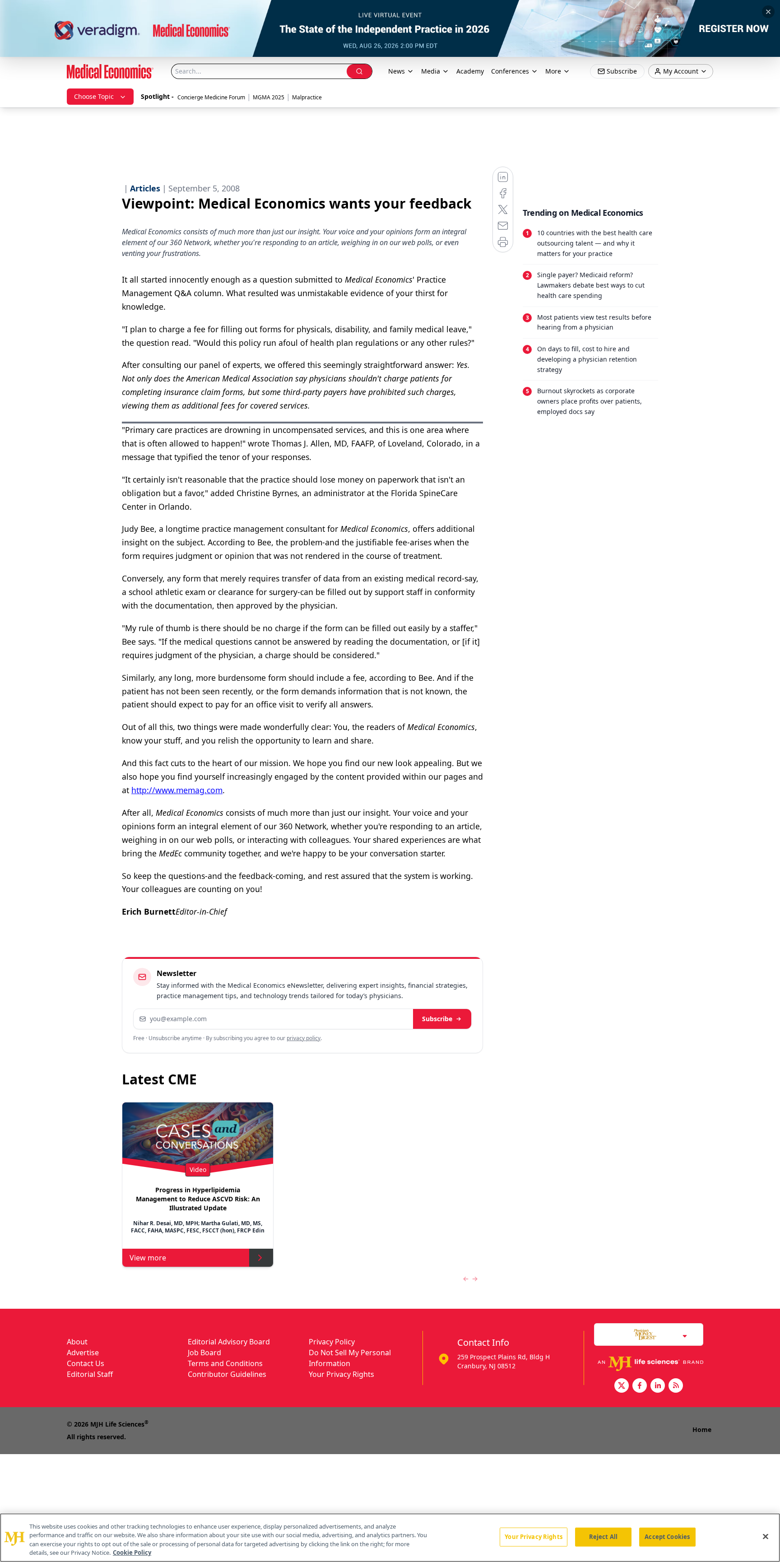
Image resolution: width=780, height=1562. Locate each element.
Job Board (204, 1352)
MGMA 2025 (268, 97)
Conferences (510, 71)
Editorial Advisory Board (229, 1342)
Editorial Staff (90, 1374)
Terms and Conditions (225, 1363)
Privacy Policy (332, 1342)
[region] (390, 1537)
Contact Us (85, 1363)
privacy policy (303, 1038)
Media (430, 71)
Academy (470, 71)
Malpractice (307, 97)
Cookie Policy (132, 1552)
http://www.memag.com (177, 790)
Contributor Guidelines (227, 1374)
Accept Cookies (667, 1537)
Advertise (83, 1352)
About (77, 1342)
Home (701, 1429)
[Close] (765, 1536)
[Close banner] (768, 11)
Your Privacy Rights (341, 1374)
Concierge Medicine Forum (211, 97)
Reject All (603, 1537)
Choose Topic (94, 96)
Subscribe (437, 1018)
